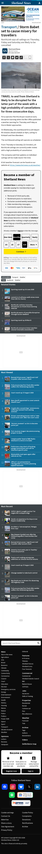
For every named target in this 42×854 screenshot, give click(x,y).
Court (3, 681)
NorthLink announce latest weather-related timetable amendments (24, 329)
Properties (26, 700)
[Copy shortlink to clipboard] (21, 57)
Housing (4, 705)
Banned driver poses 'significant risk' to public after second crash (24, 378)
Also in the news (6, 654)
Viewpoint (4, 744)
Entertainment (6, 695)
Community (5, 671)
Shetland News (14, 49)
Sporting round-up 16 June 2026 (22, 289)
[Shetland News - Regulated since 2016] (21, 803)
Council (3, 679)
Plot (23, 711)
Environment (5, 697)
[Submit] (38, 643)
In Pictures (26, 658)
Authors (25, 733)
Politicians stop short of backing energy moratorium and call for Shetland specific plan (23, 448)
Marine (3, 708)
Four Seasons (27, 669)
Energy (3, 692)
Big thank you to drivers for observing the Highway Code (25, 581)
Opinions (5, 736)
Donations (26, 819)
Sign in (30, 771)
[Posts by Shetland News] (4, 50)
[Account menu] (39, 3)
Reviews (4, 742)
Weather (22, 277)
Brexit (3, 663)
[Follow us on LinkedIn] (37, 787)
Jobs (24, 691)
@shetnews (13, 51)
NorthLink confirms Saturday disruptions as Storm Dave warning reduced (24, 306)
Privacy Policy (6, 830)
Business (4, 665)
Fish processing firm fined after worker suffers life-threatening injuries (25, 386)
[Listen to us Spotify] (12, 795)
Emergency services (8, 689)
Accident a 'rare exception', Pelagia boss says (24, 527)
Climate (3, 668)
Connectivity (5, 673)
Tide (23, 723)
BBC (23, 681)
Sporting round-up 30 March (21, 320)
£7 (18, 244)
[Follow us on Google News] (25, 795)
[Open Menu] (2, 3)
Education (4, 684)
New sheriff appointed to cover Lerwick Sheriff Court (25, 401)
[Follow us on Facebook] (5, 787)
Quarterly (26, 237)
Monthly (16, 237)
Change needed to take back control (24, 573)
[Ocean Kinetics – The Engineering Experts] (21, 13)
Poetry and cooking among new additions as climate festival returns (24, 558)
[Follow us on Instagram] (13, 787)
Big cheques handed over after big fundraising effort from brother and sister (24, 536)
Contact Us (5, 816)
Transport (9, 27)
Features (25, 655)
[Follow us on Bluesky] (21, 787)
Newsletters (26, 736)
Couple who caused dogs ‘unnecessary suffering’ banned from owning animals (25, 410)
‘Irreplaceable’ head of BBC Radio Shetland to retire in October (23, 440)
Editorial (25, 651)
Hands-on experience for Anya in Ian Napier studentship (24, 520)
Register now (11, 771)
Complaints (27, 816)
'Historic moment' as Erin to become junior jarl (24, 424)
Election (4, 687)
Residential (26, 703)
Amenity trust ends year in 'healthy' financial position (24, 551)
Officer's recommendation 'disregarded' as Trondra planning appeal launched (23, 463)
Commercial (27, 673)
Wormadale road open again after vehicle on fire (23, 455)
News (3, 652)
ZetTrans (25, 687)
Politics (3, 716)
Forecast (25, 721)
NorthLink (10, 280)
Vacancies (25, 693)
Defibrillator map (29, 744)
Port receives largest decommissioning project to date (25, 432)
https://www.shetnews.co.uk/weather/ (25, 165)
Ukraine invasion (6, 730)
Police (3, 713)
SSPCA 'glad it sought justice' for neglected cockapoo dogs (23, 512)
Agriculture (5, 657)
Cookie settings (7, 812)
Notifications (27, 823)
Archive (25, 727)
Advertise (5, 819)
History (3, 703)
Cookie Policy (27, 812)
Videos (25, 740)
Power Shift (5, 719)
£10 (24, 244)
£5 (12, 244)
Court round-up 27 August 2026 (22, 393)
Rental (24, 706)
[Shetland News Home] (21, 4)
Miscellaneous (27, 714)
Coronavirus (5, 676)
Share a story (6, 823)
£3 (6, 244)
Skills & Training (27, 696)
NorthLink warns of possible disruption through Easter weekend (25, 313)
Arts (2, 660)
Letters (3, 739)
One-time (8, 237)
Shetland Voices (27, 664)
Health (3, 700)
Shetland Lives (27, 666)
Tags (23, 730)
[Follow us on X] (29, 787)
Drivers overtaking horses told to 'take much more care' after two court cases (25, 417)
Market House (27, 684)
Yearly (34, 237)
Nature (3, 711)
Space (3, 721)
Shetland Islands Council (30, 679)
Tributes (25, 661)
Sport (3, 724)
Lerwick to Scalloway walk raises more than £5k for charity (25, 298)
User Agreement (7, 826)
